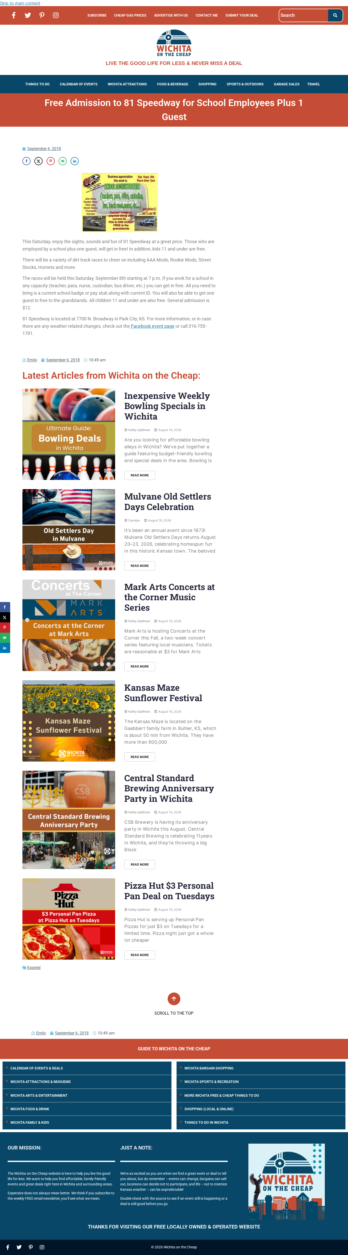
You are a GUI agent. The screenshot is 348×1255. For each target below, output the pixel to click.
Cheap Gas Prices (130, 15)
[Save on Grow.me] (87, 161)
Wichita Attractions (127, 84)
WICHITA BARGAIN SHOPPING (209, 1068)
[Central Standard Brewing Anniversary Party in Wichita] (68, 820)
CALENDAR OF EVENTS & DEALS (36, 1068)
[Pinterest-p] (41, 15)
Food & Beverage (172, 84)
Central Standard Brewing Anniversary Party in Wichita (169, 788)
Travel (313, 84)
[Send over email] (63, 161)
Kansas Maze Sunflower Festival (163, 692)
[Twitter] (27, 15)
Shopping (207, 84)
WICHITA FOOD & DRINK (29, 1109)
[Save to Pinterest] (51, 161)
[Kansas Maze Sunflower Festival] (68, 721)
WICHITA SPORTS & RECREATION (211, 1082)
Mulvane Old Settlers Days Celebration (167, 501)
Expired (34, 967)
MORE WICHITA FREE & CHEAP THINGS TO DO (221, 1095)
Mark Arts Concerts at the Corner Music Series (169, 597)
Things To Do (37, 84)
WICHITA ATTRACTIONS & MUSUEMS (40, 1082)
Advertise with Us (171, 15)
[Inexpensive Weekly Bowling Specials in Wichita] (68, 434)
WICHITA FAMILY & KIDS (29, 1122)
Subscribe (96, 15)
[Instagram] (55, 15)
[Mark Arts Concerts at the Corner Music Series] (68, 625)
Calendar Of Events (79, 84)
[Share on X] (38, 161)
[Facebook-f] (13, 15)
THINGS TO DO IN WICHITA (206, 1122)
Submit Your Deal (241, 15)
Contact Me (207, 15)
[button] (38, 84)
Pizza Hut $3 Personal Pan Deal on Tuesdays (169, 890)
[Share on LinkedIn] (75, 161)
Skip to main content (20, 3)
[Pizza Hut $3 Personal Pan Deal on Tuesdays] (68, 919)
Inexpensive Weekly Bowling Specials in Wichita (167, 406)
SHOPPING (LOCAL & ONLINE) (209, 1109)
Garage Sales (287, 84)
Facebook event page (152, 326)
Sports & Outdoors (245, 84)
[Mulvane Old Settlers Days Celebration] (68, 529)
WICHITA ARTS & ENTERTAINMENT (39, 1095)
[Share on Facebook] (26, 161)
